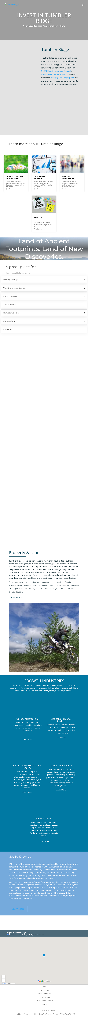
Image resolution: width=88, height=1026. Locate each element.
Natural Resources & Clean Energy (27, 766)
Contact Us (44, 1004)
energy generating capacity (62, 77)
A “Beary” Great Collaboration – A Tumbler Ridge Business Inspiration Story (44, 512)
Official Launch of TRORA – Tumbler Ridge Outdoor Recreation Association (44, 361)
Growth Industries (44, 993)
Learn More (15, 597)
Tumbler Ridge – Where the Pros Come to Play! (44, 452)
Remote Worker (44, 818)
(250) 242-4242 (49, 1010)
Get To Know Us (44, 990)
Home (44, 987)
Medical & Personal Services (61, 720)
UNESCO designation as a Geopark (56, 71)
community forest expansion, (53, 74)
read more (44, 376)
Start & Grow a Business (44, 1001)
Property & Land (44, 997)
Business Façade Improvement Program (44, 392)
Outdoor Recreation (27, 718)
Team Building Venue (60, 765)
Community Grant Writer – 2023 (44, 422)
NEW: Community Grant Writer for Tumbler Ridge (44, 482)
